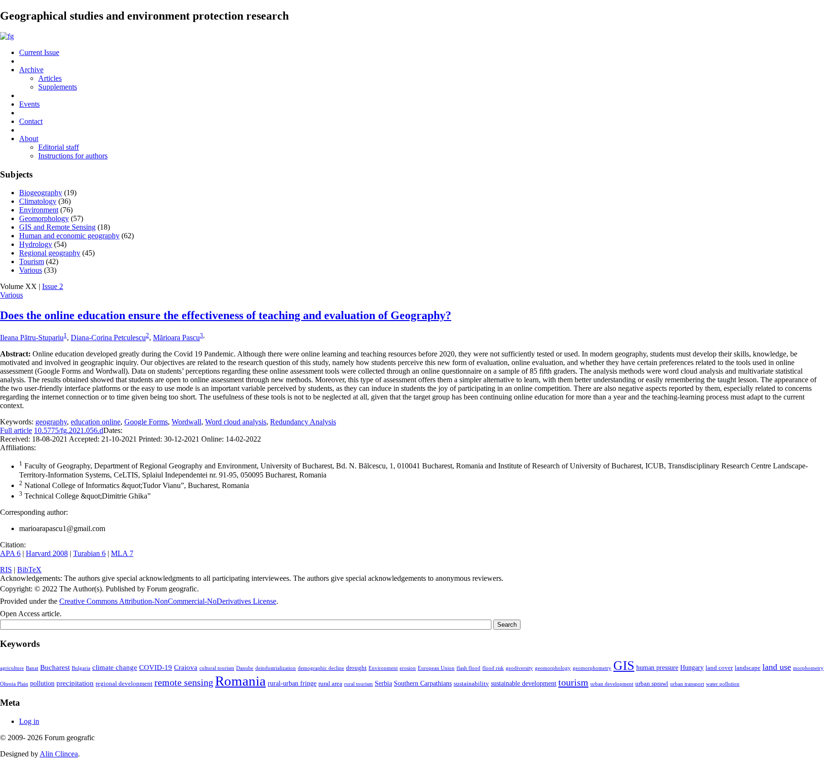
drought (356, 668)
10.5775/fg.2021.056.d (68, 430)
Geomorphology (44, 218)
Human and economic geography (69, 236)
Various (30, 270)
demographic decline (321, 668)
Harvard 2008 (47, 553)
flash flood (468, 668)
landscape (748, 668)
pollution (42, 683)
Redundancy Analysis (303, 422)
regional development (124, 683)
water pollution (722, 684)
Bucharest (55, 667)
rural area (330, 683)
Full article (16, 430)
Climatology (37, 201)
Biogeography (40, 193)
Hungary (692, 667)
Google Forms (146, 422)
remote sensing (183, 682)
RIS (6, 570)
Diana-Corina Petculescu (108, 337)
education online (95, 422)
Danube (244, 668)
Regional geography (49, 253)
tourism (573, 682)
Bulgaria (81, 668)
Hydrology (35, 244)
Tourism (31, 261)
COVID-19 (155, 667)
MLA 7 (122, 553)
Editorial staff (58, 147)
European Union (436, 668)
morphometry (808, 668)
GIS (623, 665)
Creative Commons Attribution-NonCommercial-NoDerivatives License (167, 601)
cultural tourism (216, 668)
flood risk (493, 668)
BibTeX (29, 570)
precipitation (75, 683)
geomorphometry (592, 668)
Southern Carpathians (423, 683)
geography (51, 422)
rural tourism (358, 684)
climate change (114, 667)
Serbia (383, 683)
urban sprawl (651, 683)
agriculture (12, 668)
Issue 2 (52, 286)
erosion (408, 668)
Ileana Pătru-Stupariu (32, 337)
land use (776, 667)
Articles (50, 78)
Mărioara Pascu (176, 337)
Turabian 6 (89, 553)
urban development (611, 684)
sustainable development (523, 683)
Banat (32, 668)
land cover (719, 668)
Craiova (185, 667)
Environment (38, 210)
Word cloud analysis (235, 422)
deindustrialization (275, 668)
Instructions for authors (73, 156)
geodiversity (519, 668)
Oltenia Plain (14, 684)
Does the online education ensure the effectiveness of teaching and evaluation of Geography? (225, 315)
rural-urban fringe (292, 683)
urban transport (687, 684)
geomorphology (553, 668)
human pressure (657, 667)
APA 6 (10, 553)
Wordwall (186, 422)
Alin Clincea (59, 754)
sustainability (471, 683)
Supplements (57, 87)
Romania (240, 680)
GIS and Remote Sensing (57, 227)
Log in (29, 721)
